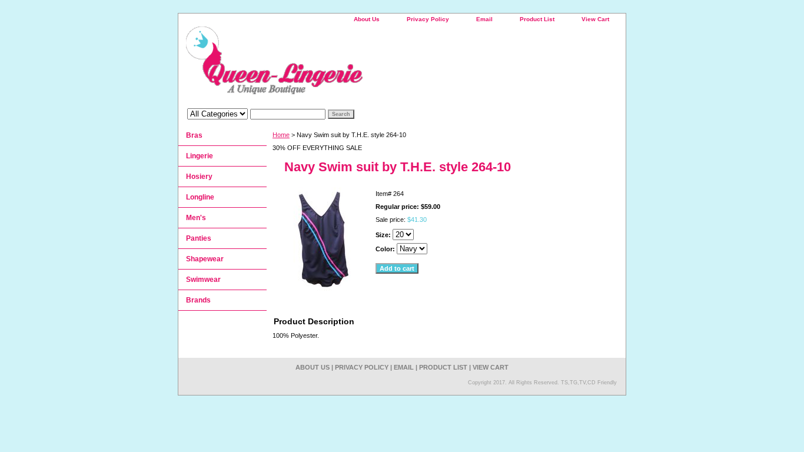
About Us (367, 19)
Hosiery (199, 176)
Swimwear (203, 279)
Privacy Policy (428, 19)
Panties (198, 238)
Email (484, 19)
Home (281, 134)
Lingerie (199, 156)
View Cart (595, 19)
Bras (194, 135)
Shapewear (205, 259)
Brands (198, 300)
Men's (196, 218)
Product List (537, 19)
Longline (200, 197)
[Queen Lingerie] (325, 64)
